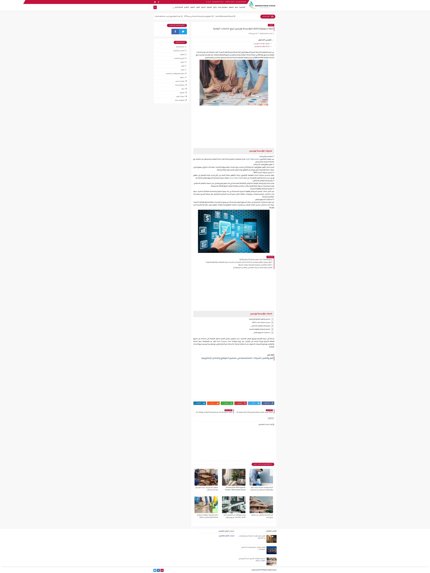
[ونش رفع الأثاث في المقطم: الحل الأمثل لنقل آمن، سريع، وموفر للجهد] (233, 504)
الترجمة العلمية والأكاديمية (256, 16)
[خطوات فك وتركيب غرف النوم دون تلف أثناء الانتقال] (206, 477)
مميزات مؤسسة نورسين (262, 44)
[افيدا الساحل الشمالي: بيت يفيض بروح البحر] (261, 504)
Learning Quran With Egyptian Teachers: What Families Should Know (235, 489)
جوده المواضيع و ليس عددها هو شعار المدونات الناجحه (194, 16)
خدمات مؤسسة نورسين (262, 46)
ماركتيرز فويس (255, 570)
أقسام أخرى (179, 7)
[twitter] (154, 1)
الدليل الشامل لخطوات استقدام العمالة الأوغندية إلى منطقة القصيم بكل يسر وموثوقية (207, 516)
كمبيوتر (209, 7)
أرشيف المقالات (229, 1)
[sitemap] (162, 570)
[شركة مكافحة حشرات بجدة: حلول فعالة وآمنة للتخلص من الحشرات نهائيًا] (261, 477)
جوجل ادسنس (179, 81)
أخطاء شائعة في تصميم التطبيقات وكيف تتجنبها (255, 265)
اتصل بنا (208, 1)
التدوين (192, 7)
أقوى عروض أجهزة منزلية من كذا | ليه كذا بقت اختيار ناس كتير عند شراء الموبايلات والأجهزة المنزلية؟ (239, 262)
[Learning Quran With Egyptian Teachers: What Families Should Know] (233, 477)
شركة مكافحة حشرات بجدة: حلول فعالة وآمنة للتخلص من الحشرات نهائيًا (261, 489)
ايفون (182, 66)
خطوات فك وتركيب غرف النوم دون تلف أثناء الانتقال (206, 489)
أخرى (271, 25)
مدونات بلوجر (180, 96)
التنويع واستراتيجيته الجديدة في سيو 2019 (229, 16)
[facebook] (158, 1)
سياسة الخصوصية (218, 1)
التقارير (186, 7)
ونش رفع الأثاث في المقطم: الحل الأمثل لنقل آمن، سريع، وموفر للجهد (234, 516)
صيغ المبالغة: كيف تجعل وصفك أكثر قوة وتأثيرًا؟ (255, 259)
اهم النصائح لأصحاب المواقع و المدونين (159, 16)
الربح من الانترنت (179, 58)
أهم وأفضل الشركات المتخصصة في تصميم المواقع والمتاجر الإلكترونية (237, 358)
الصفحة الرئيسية (241, 1)
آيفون (198, 7)
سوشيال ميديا (223, 7)
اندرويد (182, 62)
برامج (215, 7)
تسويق (231, 7)
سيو (236, 7)
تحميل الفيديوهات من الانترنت (175, 73)
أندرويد (203, 7)
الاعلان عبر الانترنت (178, 51)
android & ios (180, 47)
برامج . (182, 70)
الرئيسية (242, 7)
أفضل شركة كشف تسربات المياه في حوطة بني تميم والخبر (252, 268)
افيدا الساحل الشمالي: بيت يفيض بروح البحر (262, 516)
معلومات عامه (179, 100)
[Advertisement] (233, 127)
